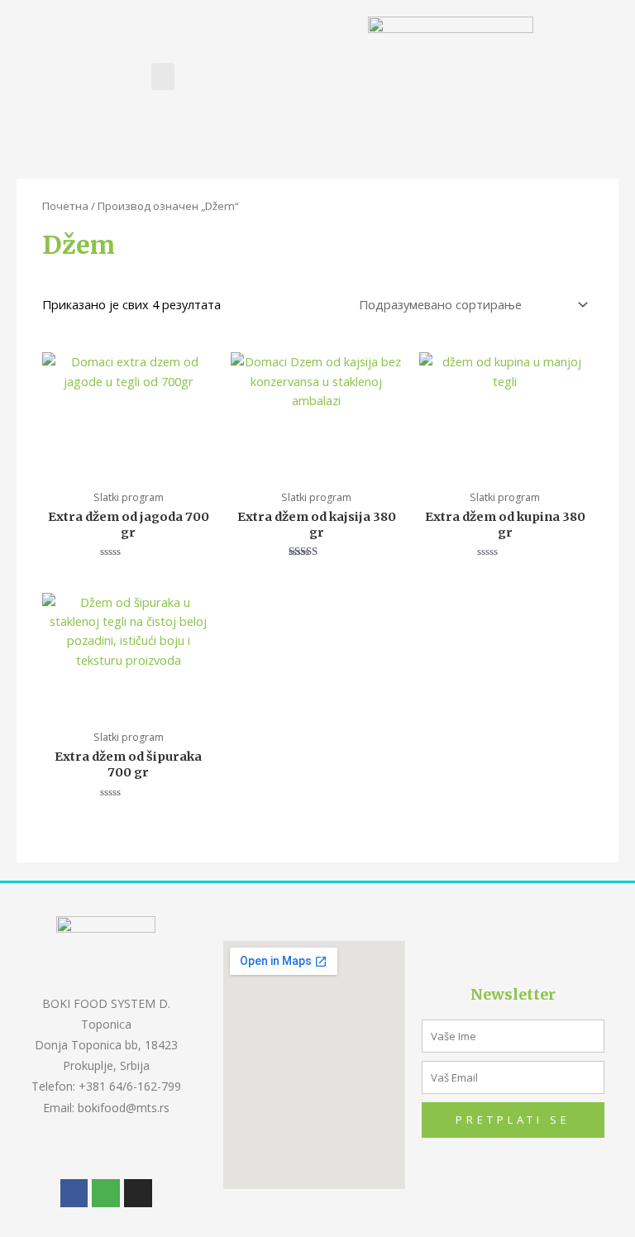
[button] (162, 76)
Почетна (65, 205)
